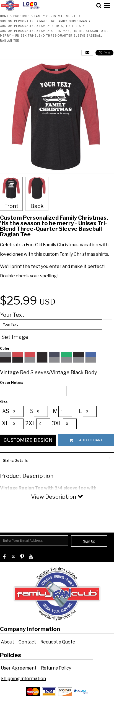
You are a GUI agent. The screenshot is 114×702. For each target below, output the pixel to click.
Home (4, 16)
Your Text (12, 314)
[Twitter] (13, 557)
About (7, 642)
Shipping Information (23, 678)
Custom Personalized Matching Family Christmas (43, 21)
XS (5, 411)
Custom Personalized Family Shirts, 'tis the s (40, 26)
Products (21, 16)
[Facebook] (4, 557)
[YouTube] (31, 557)
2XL (30, 423)
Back (37, 206)
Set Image (14, 337)
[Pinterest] (22, 557)
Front (11, 206)
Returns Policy (56, 668)
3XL (57, 423)
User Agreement (19, 668)
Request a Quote (57, 642)
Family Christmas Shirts (56, 16)
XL (5, 423)
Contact (27, 642)
